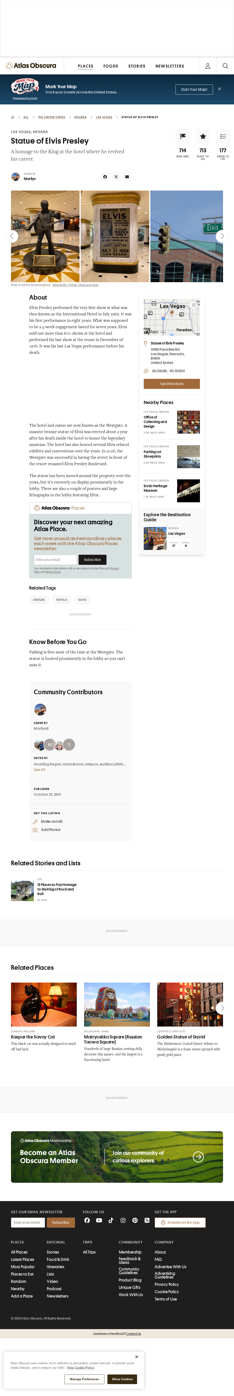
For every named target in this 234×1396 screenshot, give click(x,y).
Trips (88, 1242)
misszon (91, 764)
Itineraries (55, 1267)
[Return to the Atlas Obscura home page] (32, 65)
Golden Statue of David (181, 1037)
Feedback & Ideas (130, 1260)
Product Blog (130, 1280)
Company (164, 1242)
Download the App (184, 1222)
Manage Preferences (84, 1379)
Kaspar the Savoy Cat (33, 1037)
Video (52, 1281)
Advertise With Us (170, 1267)
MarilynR (41, 728)
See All (39, 770)
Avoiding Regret (47, 764)
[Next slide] (222, 236)
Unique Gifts (129, 1287)
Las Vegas (176, 533)
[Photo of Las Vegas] (155, 538)
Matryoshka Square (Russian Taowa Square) (113, 1039)
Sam (44, 900)
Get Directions (171, 384)
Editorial (56, 1242)
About (160, 1252)
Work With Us (131, 1295)
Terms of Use (53, 572)
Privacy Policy (167, 1284)
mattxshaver (73, 764)
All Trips (89, 1252)
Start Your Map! (194, 89)
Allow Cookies (122, 1379)
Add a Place (22, 1296)
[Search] (225, 65)
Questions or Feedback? (117, 1333)
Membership (130, 1252)
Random (19, 1281)
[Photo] (188, 422)
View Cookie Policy (80, 1367)
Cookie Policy (167, 1292)
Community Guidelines (129, 1271)
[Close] (137, 1357)
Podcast (54, 1289)
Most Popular (23, 1267)
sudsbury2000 (111, 764)
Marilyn (30, 179)
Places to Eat (22, 1274)
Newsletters (57, 1296)
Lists (50, 1274)
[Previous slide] (11, 236)
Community (131, 1242)
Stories (53, 1252)
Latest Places (22, 1259)
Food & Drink (58, 1259)
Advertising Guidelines (165, 1275)
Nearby (18, 1289)
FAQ (158, 1259)
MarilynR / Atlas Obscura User (75, 285)
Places (17, 1242)
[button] (183, 136)
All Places (19, 1252)
